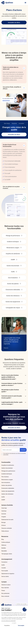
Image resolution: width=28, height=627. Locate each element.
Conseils (3, 568)
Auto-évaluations (5, 482)
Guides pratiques (5, 542)
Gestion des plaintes (6, 485)
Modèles (3, 548)
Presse (3, 590)
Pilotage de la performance (8, 471)
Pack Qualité (4, 570)
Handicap (3, 511)
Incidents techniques (6, 474)
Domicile (3, 514)
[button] (25, 3)
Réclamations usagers (7, 479)
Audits (3, 497)
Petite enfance (5, 531)
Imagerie (3, 516)
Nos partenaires (5, 593)
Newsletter (4, 551)
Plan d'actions (5, 476)
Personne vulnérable (6, 528)
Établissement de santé (7, 519)
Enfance (3, 525)
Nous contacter (5, 596)
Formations (4, 562)
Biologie (3, 522)
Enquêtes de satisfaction (7, 465)
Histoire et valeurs (5, 584)
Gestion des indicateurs (7, 494)
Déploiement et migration (7, 573)
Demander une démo (14, 22)
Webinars (3, 545)
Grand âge (4, 508)
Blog (2, 539)
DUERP (3, 499)
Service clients (5, 576)
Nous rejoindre (5, 587)
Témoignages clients (6, 553)
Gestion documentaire (7, 468)
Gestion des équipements (7, 491)
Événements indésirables (7, 488)
